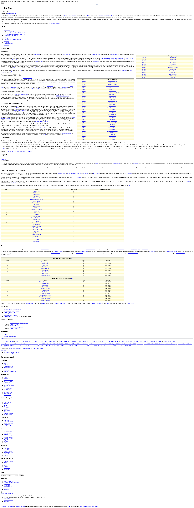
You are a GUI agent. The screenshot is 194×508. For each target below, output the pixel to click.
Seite (5, 363)
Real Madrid (112, 102)
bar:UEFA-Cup (25, 344)
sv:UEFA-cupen (90, 345)
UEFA (88, 15)
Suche (14, 13)
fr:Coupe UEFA (132, 344)
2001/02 (83, 131)
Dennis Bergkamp (45, 300)
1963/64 (144, 65)
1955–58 (144, 57)
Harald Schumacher (45, 275)
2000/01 (83, 129)
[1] (11, 71)
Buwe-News (7, 468)
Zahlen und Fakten (14, 325)
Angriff (5, 405)
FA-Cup (188, 181)
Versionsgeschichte (8, 367)
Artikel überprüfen (8, 437)
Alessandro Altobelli (45, 288)
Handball (6, 466)
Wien (41, 61)
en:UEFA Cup (84, 344)
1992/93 (83, 116)
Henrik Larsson (45, 290)
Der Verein (6, 384)
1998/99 (83, 126)
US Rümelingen (131, 303)
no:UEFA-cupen (28, 345)
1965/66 (144, 69)
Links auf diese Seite (9, 481)
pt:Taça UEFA (44, 345)
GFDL (68, 506)
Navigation (10, 13)
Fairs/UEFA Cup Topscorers (16, 327)
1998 (4, 148)
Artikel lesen (10, 506)
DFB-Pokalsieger (43, 127)
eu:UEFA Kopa (118, 344)
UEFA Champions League (70, 15)
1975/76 (83, 87)
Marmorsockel (116, 163)
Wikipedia (3, 506)
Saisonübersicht (7, 410)
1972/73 (83, 82)
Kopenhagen (120, 58)
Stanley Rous (114, 54)
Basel (108, 58)
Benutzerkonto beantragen (10, 371)
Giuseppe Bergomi (135, 249)
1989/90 (83, 111)
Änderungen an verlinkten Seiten (11, 482)
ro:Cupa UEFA (51, 345)
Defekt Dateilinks (8, 431)
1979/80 (83, 94)
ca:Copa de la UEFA (51, 344)
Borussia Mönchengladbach (112, 86)
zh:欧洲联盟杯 (127, 345)
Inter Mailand (112, 112)
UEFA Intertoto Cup (66, 133)
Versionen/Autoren (20, 506)
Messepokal (37, 54)
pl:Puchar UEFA (37, 345)
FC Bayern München (112, 121)
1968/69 (144, 74)
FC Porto (112, 132)
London (12, 59)
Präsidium (6, 409)
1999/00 (83, 127)
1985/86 (83, 104)
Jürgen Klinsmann (55, 253)
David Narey (45, 266)
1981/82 (83, 97)
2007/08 (174, 341)
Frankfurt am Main (128, 58)
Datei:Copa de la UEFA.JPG (5, 158)
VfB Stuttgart (13, 87)
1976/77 (83, 89)
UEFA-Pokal (4, 338)
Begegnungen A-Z (8, 382)
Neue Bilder (6, 449)
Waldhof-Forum (7, 395)
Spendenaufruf (7, 425)
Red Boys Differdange (60, 303)
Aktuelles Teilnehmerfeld (10, 336)
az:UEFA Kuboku (16, 344)
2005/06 (83, 137)
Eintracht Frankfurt (112, 94)
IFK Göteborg (112, 97)
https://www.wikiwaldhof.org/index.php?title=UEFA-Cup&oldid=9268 (26, 348)
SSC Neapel (112, 109)
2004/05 (83, 136)
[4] (71, 278)
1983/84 (83, 101)
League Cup (14, 182)
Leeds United (173, 72)
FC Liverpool (112, 82)
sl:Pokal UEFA (75, 345)
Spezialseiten (7, 484)
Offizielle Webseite (8, 461)
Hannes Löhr (45, 286)
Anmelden (6, 370)
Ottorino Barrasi (96, 54)
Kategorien (3, 350)
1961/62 (144, 62)
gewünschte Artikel (8, 435)
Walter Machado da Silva (171, 251)
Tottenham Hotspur (112, 81)
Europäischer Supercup (9, 313)
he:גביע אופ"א (140, 344)
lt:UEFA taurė (13, 345)
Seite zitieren (7, 489)
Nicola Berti (145, 249)
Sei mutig (6, 441)
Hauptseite (6, 377)
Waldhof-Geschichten (9, 385)
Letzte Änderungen (8, 452)
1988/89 (83, 109)
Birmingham (114, 58)
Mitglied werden (8, 440)
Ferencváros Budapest (173, 67)
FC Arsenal (173, 75)
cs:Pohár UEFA (60, 344)
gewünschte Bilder (8, 438)
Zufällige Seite (7, 393)
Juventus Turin (112, 89)
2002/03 (83, 132)
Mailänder (135, 163)
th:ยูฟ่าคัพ (96, 345)
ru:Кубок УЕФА (60, 345)
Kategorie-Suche (8, 451)
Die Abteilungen (8, 388)
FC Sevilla (112, 137)
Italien (8, 118)
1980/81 (83, 96)
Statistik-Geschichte (8, 423)
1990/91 (83, 112)
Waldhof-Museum (8, 392)
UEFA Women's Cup (9, 316)
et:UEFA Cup (110, 344)
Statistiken (6, 411)
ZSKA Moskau (112, 136)
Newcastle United (173, 74)
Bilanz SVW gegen (8, 413)
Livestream (6, 469)
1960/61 (144, 60)
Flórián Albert (45, 291)
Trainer (5, 406)
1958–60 (144, 59)
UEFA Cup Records (14, 328)
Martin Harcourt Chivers (45, 295)
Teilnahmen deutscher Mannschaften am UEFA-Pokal (19, 151)
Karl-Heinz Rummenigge (45, 296)
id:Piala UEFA (154, 344)
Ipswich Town (112, 96)
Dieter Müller (45, 285)
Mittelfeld (6, 403)
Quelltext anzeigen (8, 366)
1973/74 (83, 84)
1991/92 (83, 114)
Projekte (6, 434)
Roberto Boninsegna (45, 293)
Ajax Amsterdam (112, 114)
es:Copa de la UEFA (102, 344)
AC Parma (112, 119)
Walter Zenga (45, 263)
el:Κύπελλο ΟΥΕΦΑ (76, 344)
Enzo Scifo (45, 265)
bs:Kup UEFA (42, 344)
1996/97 (83, 122)
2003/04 (83, 134)
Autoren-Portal (7, 433)
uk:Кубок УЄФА (112, 345)
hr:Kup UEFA (147, 344)
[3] (71, 258)
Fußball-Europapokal (9, 353)
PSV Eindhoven (112, 91)
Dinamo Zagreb (173, 70)
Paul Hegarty (45, 273)
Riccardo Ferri (45, 271)
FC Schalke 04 (112, 122)
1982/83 (83, 99)
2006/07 (83, 139)
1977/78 (83, 91)
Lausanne (3, 59)
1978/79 (83, 92)
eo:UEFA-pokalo (93, 344)
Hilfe (5, 442)
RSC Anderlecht (112, 99)
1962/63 (144, 64)
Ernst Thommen (66, 54)
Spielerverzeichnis (8, 381)
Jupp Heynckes (45, 283)
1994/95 (83, 119)
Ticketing (6, 462)
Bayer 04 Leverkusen (112, 107)
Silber (96, 163)
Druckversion (7, 485)
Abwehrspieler (7, 402)
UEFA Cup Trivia (14, 324)
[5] (136, 302)
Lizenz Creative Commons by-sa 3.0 (88, 506)
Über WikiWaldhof (8, 500)
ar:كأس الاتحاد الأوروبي (6, 344)
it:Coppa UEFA (181, 344)
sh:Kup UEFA (67, 345)
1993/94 (83, 117)
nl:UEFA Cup (20, 345)
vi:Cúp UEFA (119, 345)
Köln (36, 61)
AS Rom (173, 60)
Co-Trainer (6, 407)
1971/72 (83, 81)
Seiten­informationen (8, 488)
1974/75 (83, 86)
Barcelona (104, 58)
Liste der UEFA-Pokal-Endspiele (11, 311)
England (3, 118)
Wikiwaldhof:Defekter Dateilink (11, 352)
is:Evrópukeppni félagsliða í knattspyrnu (167, 344)
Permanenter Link (8, 486)
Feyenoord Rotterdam (112, 84)
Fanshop (6, 464)
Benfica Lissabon (180, 253)
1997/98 (83, 124)
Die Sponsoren (7, 389)
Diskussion (6, 364)
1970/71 (144, 77)
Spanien (73, 117)
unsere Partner (7, 424)
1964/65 (144, 67)
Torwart (5, 401)
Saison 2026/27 (7, 378)
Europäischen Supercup (53, 23)
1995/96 (83, 121)
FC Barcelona (173, 57)
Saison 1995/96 (79, 253)
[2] (129, 185)
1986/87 (83, 106)
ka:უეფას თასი (6, 345)
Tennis (5, 465)
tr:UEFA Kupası (103, 345)
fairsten (44, 134)
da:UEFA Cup (67, 344)
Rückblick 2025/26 (8, 380)
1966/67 (144, 70)
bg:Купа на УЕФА (33, 344)
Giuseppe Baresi (45, 268)
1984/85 (83, 102)
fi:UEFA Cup (125, 344)
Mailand (16, 59)
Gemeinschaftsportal (8, 421)
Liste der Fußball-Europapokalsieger (12, 309)
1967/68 (144, 72)
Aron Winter (45, 270)
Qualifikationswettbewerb (41, 121)
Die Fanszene (7, 391)
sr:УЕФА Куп (82, 345)
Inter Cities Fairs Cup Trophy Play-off (19, 323)
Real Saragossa (173, 65)
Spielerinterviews (8, 414)
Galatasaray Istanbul (112, 127)
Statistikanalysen (8, 386)
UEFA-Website (7, 334)
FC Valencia (173, 62)
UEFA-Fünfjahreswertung (20, 110)
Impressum (6, 501)
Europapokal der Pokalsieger (21, 94)
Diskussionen (7, 420)
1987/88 (83, 107)
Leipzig (7, 59)
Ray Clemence (44, 249)
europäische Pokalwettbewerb (105, 15)
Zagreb (22, 59)
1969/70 (144, 75)
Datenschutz (7, 498)
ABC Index (6, 455)
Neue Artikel (7, 448)
